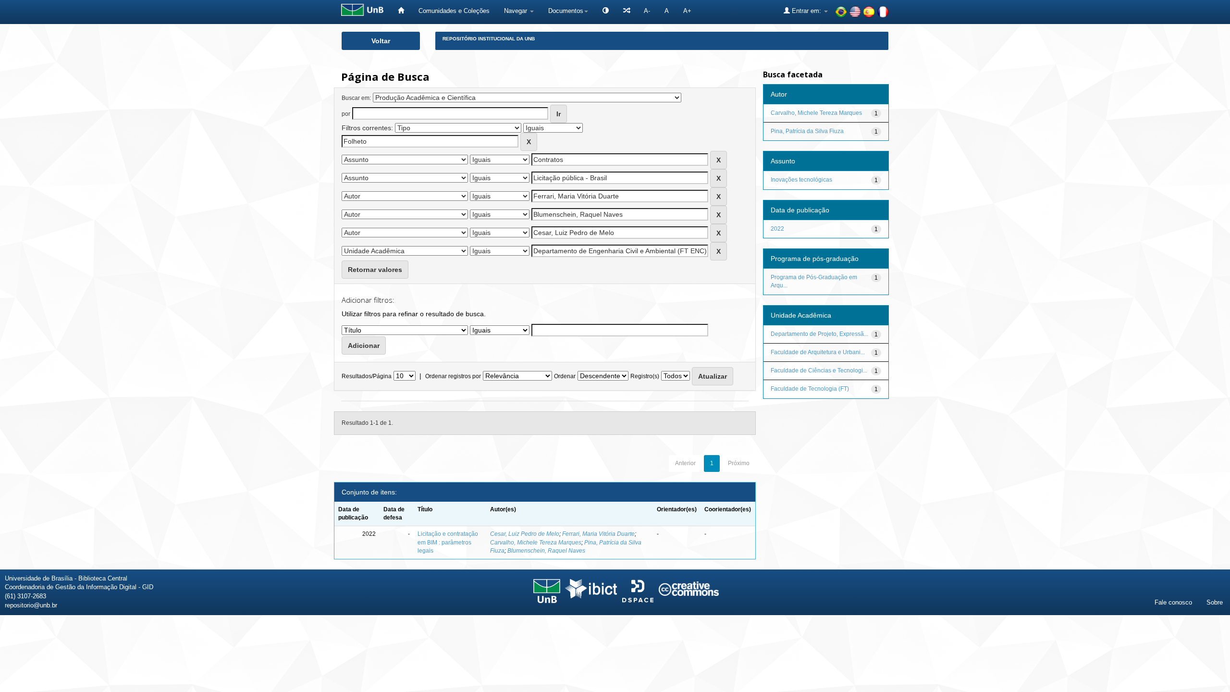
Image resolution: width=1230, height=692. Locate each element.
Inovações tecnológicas (801, 179)
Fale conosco (1173, 602)
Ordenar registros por (453, 376)
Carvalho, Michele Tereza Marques (535, 542)
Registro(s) (644, 376)
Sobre (1214, 602)
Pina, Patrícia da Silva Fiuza (807, 131)
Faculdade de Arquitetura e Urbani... (818, 352)
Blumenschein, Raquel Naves (546, 550)
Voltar (380, 41)
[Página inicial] (401, 11)
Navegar (516, 10)
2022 (777, 228)
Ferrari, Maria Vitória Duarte (598, 534)
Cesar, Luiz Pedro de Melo (524, 534)
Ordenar (565, 376)
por (346, 114)
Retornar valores (375, 269)
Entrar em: (806, 10)
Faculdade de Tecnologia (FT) (810, 388)
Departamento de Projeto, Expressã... (819, 334)
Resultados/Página (367, 376)
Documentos (565, 10)
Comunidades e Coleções (454, 10)
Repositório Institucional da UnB (489, 38)
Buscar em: (356, 98)
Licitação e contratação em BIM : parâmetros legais (448, 542)
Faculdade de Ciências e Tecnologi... (819, 370)
